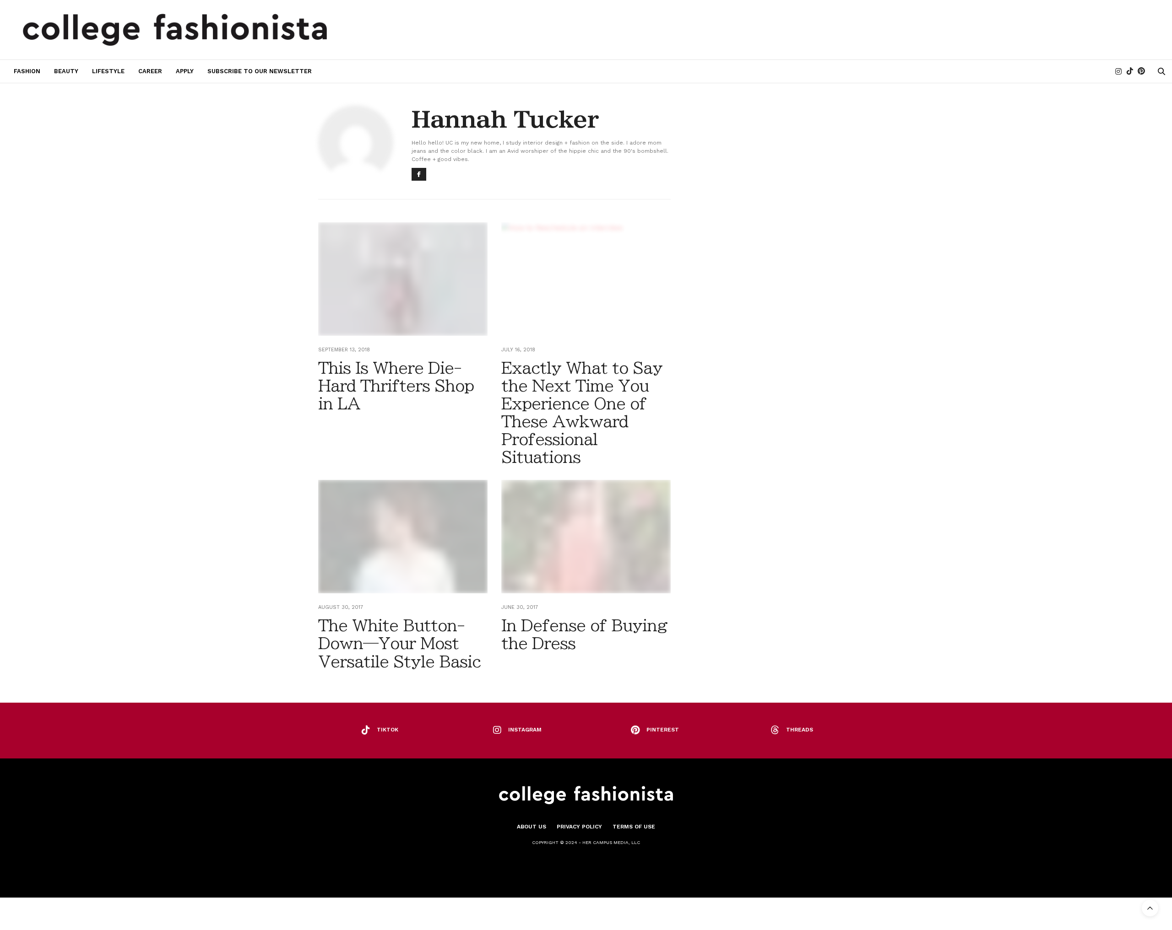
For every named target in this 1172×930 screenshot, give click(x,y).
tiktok (387, 729)
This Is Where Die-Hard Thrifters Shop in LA (396, 385)
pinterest (662, 729)
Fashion (27, 71)
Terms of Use (634, 826)
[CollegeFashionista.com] (175, 30)
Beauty (66, 71)
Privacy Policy (579, 826)
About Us (531, 826)
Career (150, 71)
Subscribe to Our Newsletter (259, 71)
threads (799, 729)
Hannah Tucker (505, 119)
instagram (525, 729)
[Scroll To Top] (1150, 908)
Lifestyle (108, 71)
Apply (185, 71)
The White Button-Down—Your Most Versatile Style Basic (399, 643)
